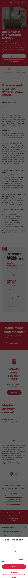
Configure (14, 572)
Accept (14, 566)
